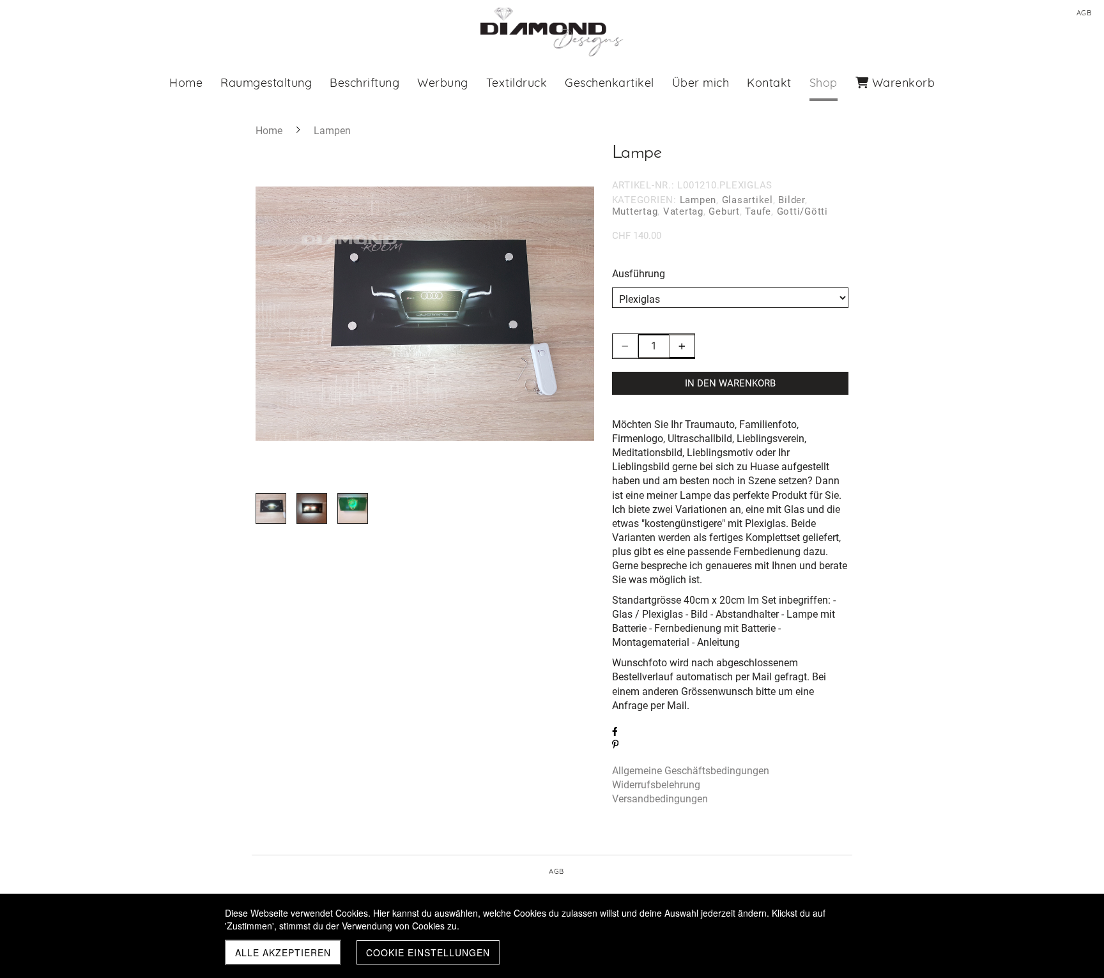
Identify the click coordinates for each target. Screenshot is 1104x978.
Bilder (791, 200)
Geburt (724, 211)
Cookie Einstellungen (428, 952)
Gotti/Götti (802, 211)
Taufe (758, 211)
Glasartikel (747, 200)
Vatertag (683, 211)
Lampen (698, 200)
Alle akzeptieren (283, 952)
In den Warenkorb (730, 383)
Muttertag (635, 211)
